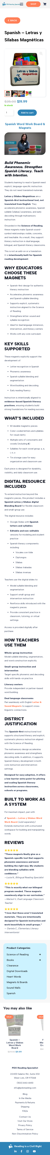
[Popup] (25, 143)
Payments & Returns (25, 1102)
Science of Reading (24, 954)
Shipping (25, 1106)
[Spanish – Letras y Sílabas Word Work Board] (14, 1025)
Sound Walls (13, 987)
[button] (21, 4)
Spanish (11, 993)
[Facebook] (21, 1151)
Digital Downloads (17, 971)
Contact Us (25, 1116)
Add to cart (27, 112)
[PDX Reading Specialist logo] (11, 4)
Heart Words (14, 976)
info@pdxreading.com (25, 1087)
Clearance (12, 965)
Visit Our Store (25, 1121)
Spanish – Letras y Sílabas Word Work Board (14, 1044)
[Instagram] (27, 1151)
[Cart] (45, 4)
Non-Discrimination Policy (25, 1133)
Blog (25, 1094)
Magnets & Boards (17, 982)
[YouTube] (34, 1151)
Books (24, 960)
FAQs (25, 1111)
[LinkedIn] (15, 1151)
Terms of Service (25, 1129)
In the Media (25, 1098)
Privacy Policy (25, 1125)
